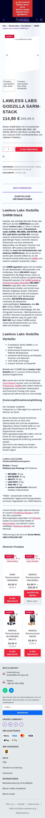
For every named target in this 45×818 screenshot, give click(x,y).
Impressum (8, 773)
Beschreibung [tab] (22, 188)
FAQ (5, 762)
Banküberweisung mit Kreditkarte (18, 783)
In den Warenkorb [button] (12, 599)
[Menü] (4, 20)
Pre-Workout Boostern (23, 512)
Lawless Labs (20, 173)
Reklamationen (22, 812)
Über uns (10, 804)
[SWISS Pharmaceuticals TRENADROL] (12, 562)
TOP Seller (26, 169)
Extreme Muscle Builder (24, 167)
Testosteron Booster (12, 169)
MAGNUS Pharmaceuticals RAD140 (33, 633)
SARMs (38, 167)
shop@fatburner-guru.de (17, 674)
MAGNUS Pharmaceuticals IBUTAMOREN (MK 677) (12, 635)
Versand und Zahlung (12, 767)
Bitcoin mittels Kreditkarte (14, 788)
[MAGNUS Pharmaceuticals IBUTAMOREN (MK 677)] (12, 618)
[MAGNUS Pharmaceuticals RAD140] (32, 618)
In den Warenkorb (29, 149)
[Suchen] (37, 20)
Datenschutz (33, 804)
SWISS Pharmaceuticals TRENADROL (12, 577)
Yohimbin (36, 518)
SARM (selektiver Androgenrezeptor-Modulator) (22, 281)
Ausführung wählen (33, 593)
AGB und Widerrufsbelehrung (22, 808)
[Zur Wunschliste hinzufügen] (3, 156)
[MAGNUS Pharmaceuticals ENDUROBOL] (32, 562)
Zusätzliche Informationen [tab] (22, 197)
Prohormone (8, 385)
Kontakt (21, 804)
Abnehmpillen (9, 523)
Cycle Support (9, 383)
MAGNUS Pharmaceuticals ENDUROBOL (33, 577)
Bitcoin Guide (9, 793)
